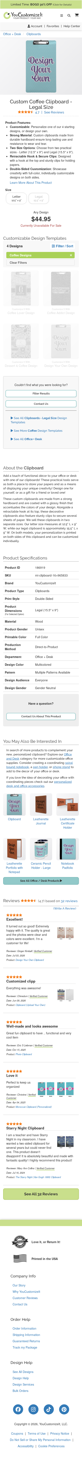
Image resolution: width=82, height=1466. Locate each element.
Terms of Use (37, 1433)
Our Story (19, 1285)
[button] (76, 15)
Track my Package (25, 1347)
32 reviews (69, 901)
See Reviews (49, 112)
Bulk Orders (20, 1391)
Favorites (53, 26)
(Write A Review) (64, 908)
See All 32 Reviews (41, 1194)
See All (27, 439)
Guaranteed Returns (26, 1341)
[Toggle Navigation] (61, 15)
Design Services (23, 1384)
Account (36, 26)
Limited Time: (41, 4)
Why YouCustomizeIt (26, 1291)
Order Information (24, 1328)
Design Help (21, 1378)
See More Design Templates (37, 430)
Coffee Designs (24, 255)
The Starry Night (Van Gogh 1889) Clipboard (38, 1177)
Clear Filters (18, 262)
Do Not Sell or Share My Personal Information (40, 1440)
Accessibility (26, 1446)
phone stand (61, 767)
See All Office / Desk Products (40, 880)
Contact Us (41, 403)
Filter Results (41, 393)
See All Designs (23, 1372)
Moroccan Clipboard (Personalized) (34, 1106)
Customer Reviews (25, 1298)
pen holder (40, 767)
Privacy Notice (59, 1433)
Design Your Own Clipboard (30, 959)
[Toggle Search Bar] (69, 15)
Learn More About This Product (31, 182)
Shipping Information (26, 1335)
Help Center (71, 26)
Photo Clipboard (24, 1054)
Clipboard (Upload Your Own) (30, 1005)
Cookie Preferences (51, 1446)
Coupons (17, 1433)
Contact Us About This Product (41, 716)
